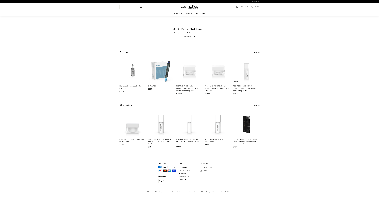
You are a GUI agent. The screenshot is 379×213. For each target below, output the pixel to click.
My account (183, 179)
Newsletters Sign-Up (186, 176)
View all (257, 52)
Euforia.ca (182, 173)
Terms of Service (194, 192)
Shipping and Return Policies (221, 192)
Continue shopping (189, 36)
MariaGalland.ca (184, 170)
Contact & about (184, 167)
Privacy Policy (205, 192)
